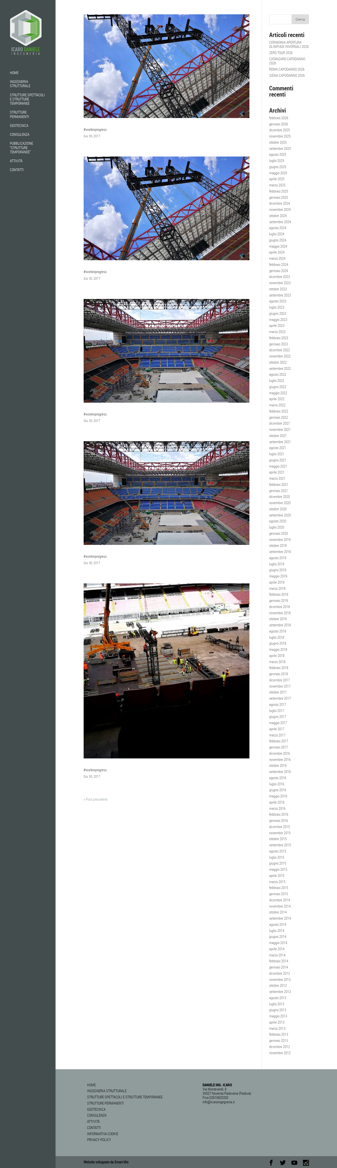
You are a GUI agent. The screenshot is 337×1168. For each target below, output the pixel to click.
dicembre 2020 (279, 496)
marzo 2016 (277, 808)
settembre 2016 (280, 771)
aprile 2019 (276, 582)
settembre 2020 (280, 515)
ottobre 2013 (278, 985)
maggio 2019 (278, 576)
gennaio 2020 (278, 533)
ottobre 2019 (278, 545)
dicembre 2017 (279, 679)
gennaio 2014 (278, 967)
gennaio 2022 (278, 417)
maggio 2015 (278, 869)
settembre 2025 (280, 148)
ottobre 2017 (278, 692)
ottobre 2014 (278, 912)
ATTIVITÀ (16, 161)
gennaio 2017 (278, 747)
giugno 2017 (277, 716)
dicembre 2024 (279, 203)
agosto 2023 (277, 300)
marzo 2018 (277, 661)
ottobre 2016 (278, 765)
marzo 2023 (277, 331)
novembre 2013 (280, 979)
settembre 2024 (280, 221)
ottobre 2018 (278, 618)
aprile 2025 (276, 178)
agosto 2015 (277, 851)
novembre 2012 (280, 1052)
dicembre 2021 (279, 423)
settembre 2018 (280, 624)
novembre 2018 (280, 612)
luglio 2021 (276, 453)
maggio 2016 (278, 795)
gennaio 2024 (278, 270)
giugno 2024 (277, 240)
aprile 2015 (276, 875)
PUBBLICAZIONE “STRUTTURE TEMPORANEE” (21, 147)
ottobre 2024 (278, 215)
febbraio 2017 (278, 740)
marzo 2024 (277, 258)
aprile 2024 (276, 252)
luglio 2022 (276, 380)
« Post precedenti (96, 799)
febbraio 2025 (278, 191)
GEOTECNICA (19, 125)
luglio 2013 (276, 1003)
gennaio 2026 (278, 123)
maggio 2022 (278, 392)
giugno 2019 (277, 569)
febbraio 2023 (278, 337)
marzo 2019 (277, 588)
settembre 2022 (280, 368)
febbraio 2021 (278, 484)
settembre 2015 (280, 844)
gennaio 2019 (278, 600)
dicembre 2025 (279, 129)
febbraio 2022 (278, 411)
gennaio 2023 (278, 343)
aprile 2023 (276, 325)
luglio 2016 (276, 783)
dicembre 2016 (279, 753)
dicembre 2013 (279, 973)
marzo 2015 (277, 881)
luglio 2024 (276, 233)
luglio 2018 (276, 637)
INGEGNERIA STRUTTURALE (20, 83)
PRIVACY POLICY (99, 1139)
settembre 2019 (280, 551)
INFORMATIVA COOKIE (102, 1133)
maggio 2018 (278, 649)
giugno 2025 (277, 166)
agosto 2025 (277, 154)
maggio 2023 (278, 319)
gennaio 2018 (278, 673)
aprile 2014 (276, 948)
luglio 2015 (276, 857)
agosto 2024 (277, 227)
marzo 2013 (277, 1028)
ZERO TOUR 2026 (281, 52)
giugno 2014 (277, 936)
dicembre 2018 (279, 606)
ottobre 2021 (278, 435)
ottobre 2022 (278, 362)
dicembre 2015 (279, 826)
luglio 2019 (276, 563)
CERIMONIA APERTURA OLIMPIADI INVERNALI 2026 (289, 44)
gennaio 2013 (278, 1040)
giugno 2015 (277, 863)
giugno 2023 (277, 313)
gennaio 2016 (278, 820)
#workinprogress (95, 129)
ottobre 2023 (278, 288)
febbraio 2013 (278, 1034)
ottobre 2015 (278, 838)
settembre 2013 (280, 991)
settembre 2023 (280, 295)
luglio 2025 (276, 160)
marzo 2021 (277, 478)
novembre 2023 (280, 282)
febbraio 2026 (278, 117)
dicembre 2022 (279, 349)
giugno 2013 (277, 1009)
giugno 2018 (277, 643)
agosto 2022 (277, 374)
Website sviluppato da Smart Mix (106, 1161)
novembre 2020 (280, 502)
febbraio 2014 (278, 960)
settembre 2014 (280, 918)
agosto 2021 (277, 447)
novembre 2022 (280, 356)
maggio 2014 (278, 942)
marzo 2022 (277, 404)
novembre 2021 (280, 429)
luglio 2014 (276, 930)
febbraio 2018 (278, 667)
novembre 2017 (280, 686)
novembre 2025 (280, 136)
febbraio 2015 (278, 887)
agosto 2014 (277, 924)
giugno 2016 (277, 789)
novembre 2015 (280, 832)
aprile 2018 (276, 655)
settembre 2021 (280, 441)
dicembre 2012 (279, 1046)
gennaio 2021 (278, 490)
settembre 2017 (280, 698)
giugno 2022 (277, 386)
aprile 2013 (276, 1022)
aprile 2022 (276, 398)
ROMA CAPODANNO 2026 (286, 69)
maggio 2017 (278, 722)
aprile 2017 (276, 728)
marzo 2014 (277, 954)
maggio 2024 (278, 246)
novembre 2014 (280, 906)
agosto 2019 (277, 557)
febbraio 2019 (278, 594)
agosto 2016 (277, 777)
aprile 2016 (276, 802)
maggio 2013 (278, 1015)
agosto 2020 (277, 520)
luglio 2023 (276, 307)
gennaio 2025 (278, 197)
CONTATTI (17, 170)
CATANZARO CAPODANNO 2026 (287, 60)
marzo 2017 (277, 734)
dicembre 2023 (279, 276)
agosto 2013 (277, 997)
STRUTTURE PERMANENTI (19, 114)
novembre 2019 (280, 539)
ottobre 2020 (278, 508)
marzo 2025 (277, 184)
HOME (14, 73)
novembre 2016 (280, 759)
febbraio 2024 (278, 264)
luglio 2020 (276, 527)
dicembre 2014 (279, 899)
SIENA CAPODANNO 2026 (287, 75)
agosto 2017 (277, 704)
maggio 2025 (278, 172)
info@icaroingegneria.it (219, 1101)
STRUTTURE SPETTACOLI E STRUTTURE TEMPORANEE (27, 99)
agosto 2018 (277, 631)
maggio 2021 (278, 466)
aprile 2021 (276, 472)
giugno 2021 (277, 459)
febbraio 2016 (278, 814)
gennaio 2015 (278, 893)
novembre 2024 (280, 209)
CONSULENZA (19, 134)
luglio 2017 (276, 710)
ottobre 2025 (278, 142)
